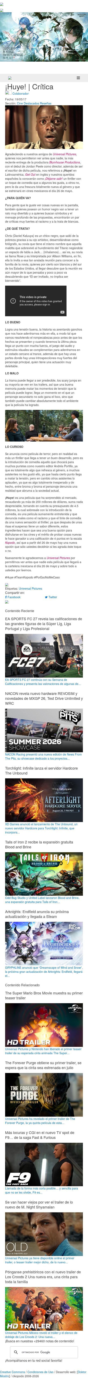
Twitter (52, 597)
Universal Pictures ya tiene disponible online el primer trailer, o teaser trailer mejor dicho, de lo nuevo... (39, 1260)
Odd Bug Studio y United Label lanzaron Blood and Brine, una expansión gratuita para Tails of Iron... (42, 900)
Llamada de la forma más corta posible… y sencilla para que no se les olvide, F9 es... (41, 1190)
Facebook (13, 597)
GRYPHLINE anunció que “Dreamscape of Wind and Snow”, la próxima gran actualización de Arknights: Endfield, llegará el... (44, 971)
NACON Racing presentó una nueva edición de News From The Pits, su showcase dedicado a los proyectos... (43, 756)
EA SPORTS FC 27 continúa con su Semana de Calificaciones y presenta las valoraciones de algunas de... (43, 682)
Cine (20, 103)
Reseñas (45, 103)
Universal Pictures (30, 588)
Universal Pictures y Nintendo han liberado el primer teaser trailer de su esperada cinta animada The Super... (43, 1051)
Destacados (31, 103)
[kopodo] (10, 78)
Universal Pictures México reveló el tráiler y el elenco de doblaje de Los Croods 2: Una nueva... (41, 1335)
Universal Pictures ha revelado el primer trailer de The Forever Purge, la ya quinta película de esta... (40, 1121)
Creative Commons (12, 1372)
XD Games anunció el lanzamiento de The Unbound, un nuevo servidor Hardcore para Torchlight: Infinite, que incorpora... (41, 828)
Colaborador (20, 93)
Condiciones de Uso (40, 1372)
